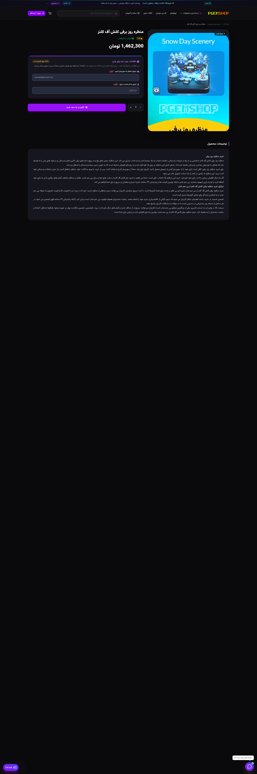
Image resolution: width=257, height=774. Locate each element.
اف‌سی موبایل (161, 13)
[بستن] (46, 3)
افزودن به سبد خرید (75, 107)
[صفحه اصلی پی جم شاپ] (218, 13)
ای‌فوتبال (173, 13)
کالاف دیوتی (147, 13)
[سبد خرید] (50, 13)
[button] (188, 80)
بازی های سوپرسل (214, 24)
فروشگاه (226, 24)
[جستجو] (116, 14)
